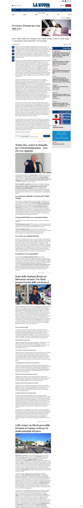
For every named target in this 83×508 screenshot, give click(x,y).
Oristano (69, 14)
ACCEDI (63, 5)
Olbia (58, 14)
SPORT (33, 10)
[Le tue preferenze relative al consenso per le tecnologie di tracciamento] (81, 506)
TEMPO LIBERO (39, 10)
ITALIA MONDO (28, 10)
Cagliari (36, 14)
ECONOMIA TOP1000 (58, 10)
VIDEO (44, 10)
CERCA (69, 10)
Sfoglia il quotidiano (17, 5)
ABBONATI (68, 5)
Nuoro (47, 14)
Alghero (24, 14)
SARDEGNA (22, 10)
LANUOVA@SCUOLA (50, 10)
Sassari (13, 14)
